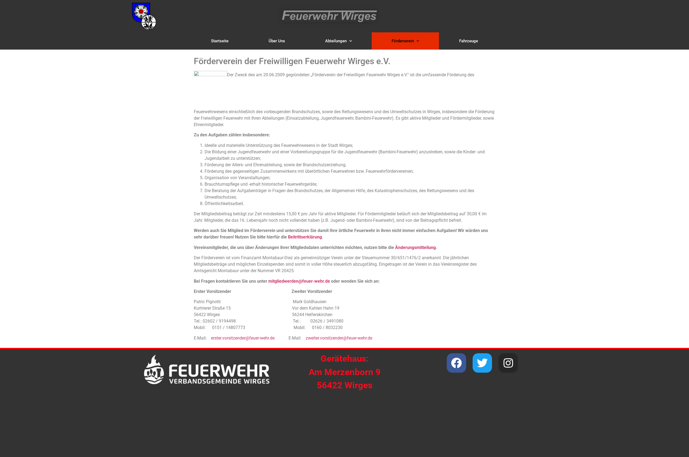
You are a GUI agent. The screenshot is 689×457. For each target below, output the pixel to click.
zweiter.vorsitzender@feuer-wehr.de (339, 338)
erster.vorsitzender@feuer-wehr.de (243, 338)
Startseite (220, 41)
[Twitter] (482, 363)
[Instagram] (508, 363)
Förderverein (403, 41)
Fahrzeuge (468, 41)
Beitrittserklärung (305, 237)
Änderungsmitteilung (415, 247)
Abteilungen (336, 41)
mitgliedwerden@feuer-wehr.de (299, 281)
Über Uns (277, 41)
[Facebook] (456, 363)
